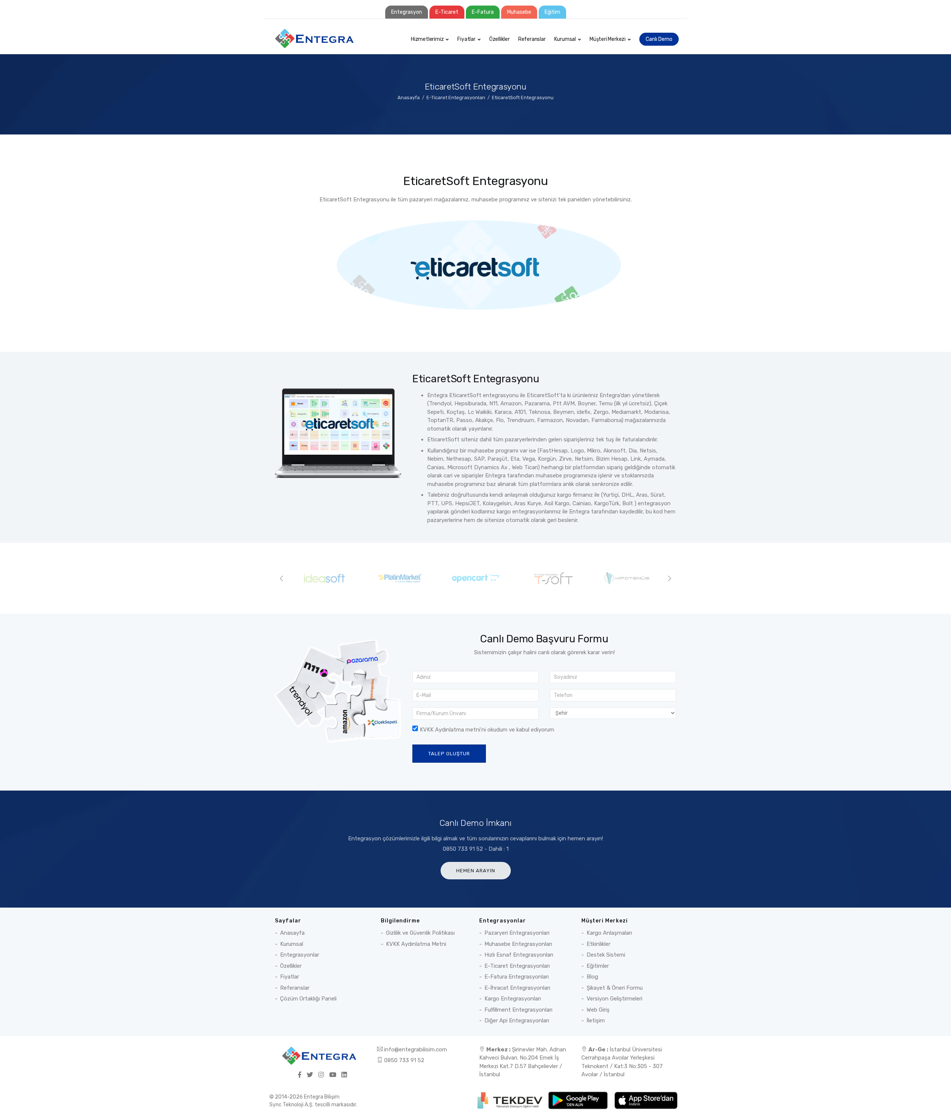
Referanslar (532, 39)
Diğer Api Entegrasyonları (516, 1020)
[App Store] (645, 1100)
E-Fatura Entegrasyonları (516, 976)
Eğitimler (598, 966)
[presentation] (281, 578)
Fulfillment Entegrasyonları (518, 1009)
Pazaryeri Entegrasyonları (516, 933)
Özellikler (499, 39)
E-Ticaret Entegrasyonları (455, 97)
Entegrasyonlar (299, 954)
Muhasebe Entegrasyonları (518, 944)
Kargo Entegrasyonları (512, 998)
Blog (592, 976)
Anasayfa (408, 97)
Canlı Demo (659, 39)
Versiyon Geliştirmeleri (614, 998)
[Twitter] (310, 1075)
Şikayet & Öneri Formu (615, 987)
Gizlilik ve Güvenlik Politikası (420, 933)
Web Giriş (598, 1009)
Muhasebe (519, 12)
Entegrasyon (406, 12)
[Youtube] (332, 1075)
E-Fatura (483, 12)
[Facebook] (300, 1075)
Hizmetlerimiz (427, 39)
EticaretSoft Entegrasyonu (523, 97)
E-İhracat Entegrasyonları (517, 987)
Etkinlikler (598, 944)
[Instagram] (321, 1075)
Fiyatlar (466, 39)
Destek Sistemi (606, 954)
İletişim (596, 1020)
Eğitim (552, 12)
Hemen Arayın (475, 870)
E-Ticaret (446, 12)
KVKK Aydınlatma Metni (416, 944)
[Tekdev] (510, 1100)
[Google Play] (578, 1100)
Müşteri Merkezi (608, 39)
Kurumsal (565, 39)
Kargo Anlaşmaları (609, 933)
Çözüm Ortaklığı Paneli (308, 998)
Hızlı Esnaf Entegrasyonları (518, 954)
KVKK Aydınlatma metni (450, 729)
